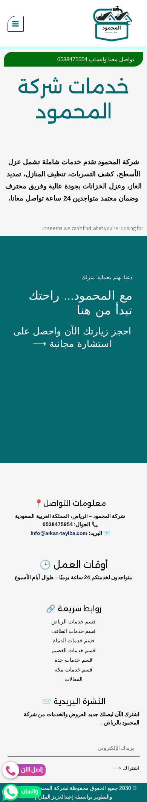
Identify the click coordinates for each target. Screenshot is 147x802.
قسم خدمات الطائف (73, 631)
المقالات (73, 679)
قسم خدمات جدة (73, 660)
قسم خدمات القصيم (73, 650)
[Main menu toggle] (16, 24)
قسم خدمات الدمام (73, 640)
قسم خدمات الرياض (73, 622)
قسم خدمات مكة (73, 670)
